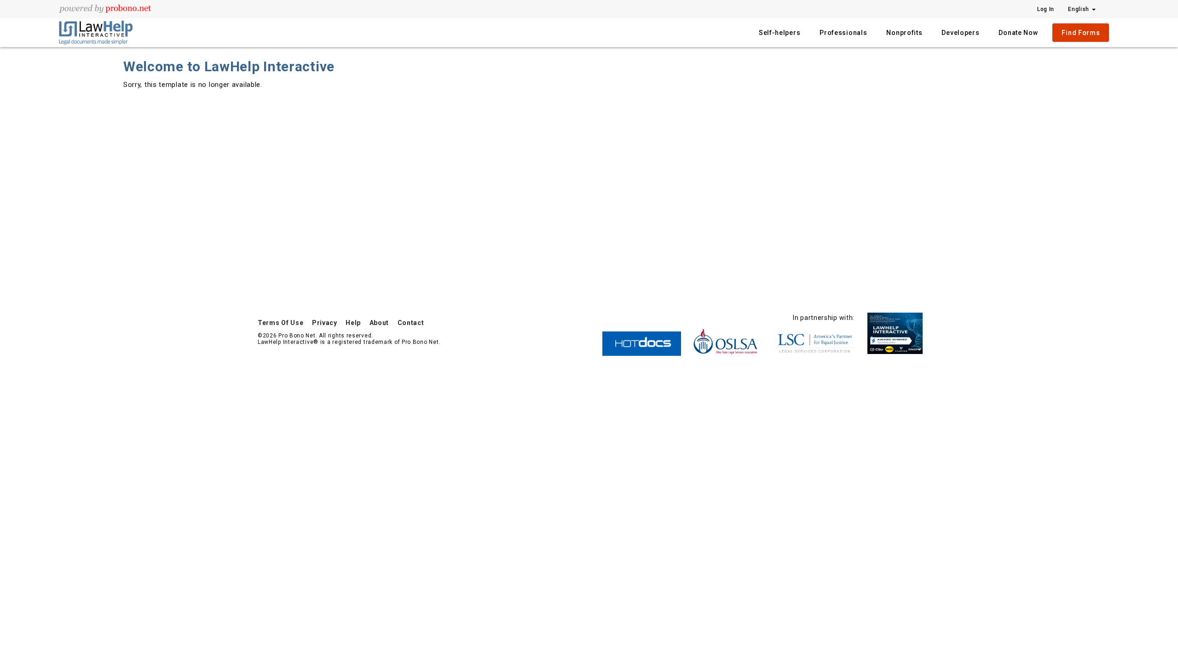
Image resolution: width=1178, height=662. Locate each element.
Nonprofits (904, 32)
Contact (411, 322)
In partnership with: (824, 317)
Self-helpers (779, 32)
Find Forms (1081, 32)
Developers (960, 32)
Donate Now (1018, 32)
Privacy (324, 322)
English (1079, 9)
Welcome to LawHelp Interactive (229, 66)
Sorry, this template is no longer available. (192, 84)
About (379, 322)
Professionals (843, 32)
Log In (1045, 9)
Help (353, 322)
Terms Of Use (280, 322)
